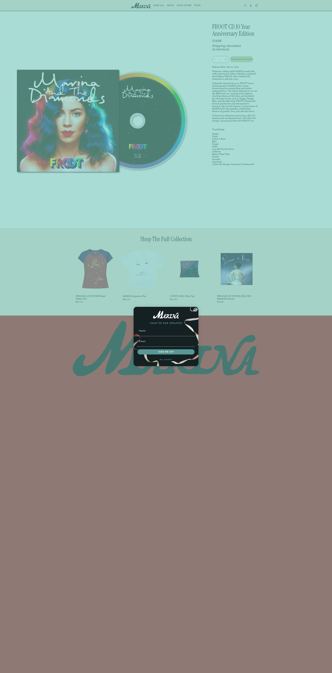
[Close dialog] (195, 309)
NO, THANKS (166, 360)
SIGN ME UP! (166, 352)
